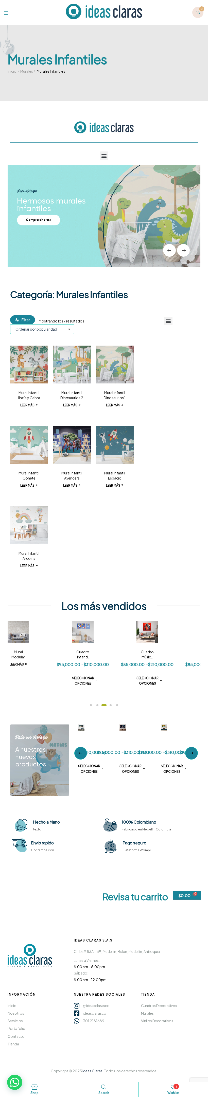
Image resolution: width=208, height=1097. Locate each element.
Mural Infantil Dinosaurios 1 (115, 395)
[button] (104, 155)
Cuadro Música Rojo (117, 655)
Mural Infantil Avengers (71, 475)
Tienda (148, 994)
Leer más (27, 405)
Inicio (12, 71)
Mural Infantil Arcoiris (29, 556)
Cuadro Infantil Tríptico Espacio (52, 655)
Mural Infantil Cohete (29, 475)
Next (191, 753)
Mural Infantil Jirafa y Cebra (29, 395)
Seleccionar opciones (53, 681)
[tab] (172, 706)
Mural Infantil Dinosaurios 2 (71, 395)
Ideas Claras (92, 1071)
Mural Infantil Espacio (114, 475)
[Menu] (10, 12)
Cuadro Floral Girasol (181, 655)
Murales (26, 71)
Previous (80, 753)
